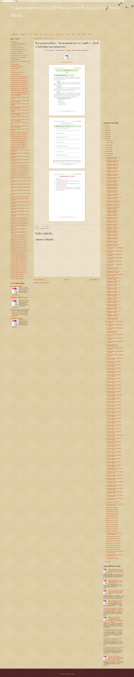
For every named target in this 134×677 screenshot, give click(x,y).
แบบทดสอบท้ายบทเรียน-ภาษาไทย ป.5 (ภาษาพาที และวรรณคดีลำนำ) (20, 120)
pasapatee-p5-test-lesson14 (112, 558)
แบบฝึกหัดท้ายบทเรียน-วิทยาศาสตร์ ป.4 (18, 247)
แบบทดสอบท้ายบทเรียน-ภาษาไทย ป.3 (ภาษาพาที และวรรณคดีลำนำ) (20, 107)
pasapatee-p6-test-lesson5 (112, 522)
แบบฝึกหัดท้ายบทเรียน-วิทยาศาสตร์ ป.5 (18, 249)
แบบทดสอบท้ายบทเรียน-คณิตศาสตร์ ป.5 (19, 84)
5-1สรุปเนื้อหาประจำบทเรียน (16, 53)
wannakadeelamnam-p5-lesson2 (113, 547)
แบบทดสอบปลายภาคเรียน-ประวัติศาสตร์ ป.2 (20, 170)
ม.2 (68, 34)
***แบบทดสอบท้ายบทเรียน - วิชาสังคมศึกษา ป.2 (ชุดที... (113, 208)
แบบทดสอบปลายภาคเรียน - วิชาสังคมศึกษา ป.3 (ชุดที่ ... (113, 282)
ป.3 (41, 34)
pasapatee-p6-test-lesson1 (112, 531)
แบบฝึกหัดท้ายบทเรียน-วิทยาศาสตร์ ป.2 (18, 243)
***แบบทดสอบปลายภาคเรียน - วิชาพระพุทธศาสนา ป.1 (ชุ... (113, 268)
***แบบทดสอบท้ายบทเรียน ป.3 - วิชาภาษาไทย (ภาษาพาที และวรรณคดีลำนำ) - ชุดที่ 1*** (113, 609)
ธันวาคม (108, 140)
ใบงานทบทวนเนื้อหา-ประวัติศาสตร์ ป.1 (18, 255)
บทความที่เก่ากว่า (95, 279)
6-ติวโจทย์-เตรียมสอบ (15, 59)
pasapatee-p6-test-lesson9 (112, 513)
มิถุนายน (108, 151)
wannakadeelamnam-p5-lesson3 (113, 545)
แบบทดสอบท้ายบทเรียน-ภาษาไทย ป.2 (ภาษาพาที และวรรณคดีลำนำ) (20, 101)
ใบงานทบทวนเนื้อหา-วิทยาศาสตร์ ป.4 (18, 268)
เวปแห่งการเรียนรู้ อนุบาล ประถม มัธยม (20, 309)
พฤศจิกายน (109, 142)
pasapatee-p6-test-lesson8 (112, 516)
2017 (106, 561)
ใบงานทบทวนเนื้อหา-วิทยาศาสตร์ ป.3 (18, 266)
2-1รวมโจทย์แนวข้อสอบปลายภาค (17, 43)
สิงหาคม (108, 149)
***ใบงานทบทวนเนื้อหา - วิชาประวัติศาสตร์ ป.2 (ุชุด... (112, 332)
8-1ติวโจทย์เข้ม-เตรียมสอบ (16, 66)
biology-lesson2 (22, 299)
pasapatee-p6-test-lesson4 (112, 524)
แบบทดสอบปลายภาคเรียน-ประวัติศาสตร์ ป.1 (20, 168)
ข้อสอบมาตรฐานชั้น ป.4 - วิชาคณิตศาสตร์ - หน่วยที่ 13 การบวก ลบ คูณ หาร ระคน (115, 582)
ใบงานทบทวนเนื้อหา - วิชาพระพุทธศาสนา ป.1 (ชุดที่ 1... (113, 439)
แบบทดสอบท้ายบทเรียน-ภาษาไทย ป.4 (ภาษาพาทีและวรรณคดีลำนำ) (20, 114)
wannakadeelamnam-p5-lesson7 (113, 536)
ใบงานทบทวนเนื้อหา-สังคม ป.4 (17, 278)
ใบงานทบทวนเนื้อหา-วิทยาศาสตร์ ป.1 (18, 262)
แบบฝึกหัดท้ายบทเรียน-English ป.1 (17, 253)
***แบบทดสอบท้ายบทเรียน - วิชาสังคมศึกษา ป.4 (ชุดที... (113, 158)
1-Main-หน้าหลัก (13, 41)
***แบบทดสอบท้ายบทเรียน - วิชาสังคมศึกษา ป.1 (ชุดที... (113, 228)
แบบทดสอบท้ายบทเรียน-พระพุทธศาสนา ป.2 (19, 92)
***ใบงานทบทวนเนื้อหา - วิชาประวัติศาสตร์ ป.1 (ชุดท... (112, 345)
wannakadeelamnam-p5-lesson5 (113, 540)
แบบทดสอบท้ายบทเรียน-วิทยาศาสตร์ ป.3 (19, 138)
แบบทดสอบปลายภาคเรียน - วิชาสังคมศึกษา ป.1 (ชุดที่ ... (113, 312)
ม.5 (84, 34)
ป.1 (30, 34)
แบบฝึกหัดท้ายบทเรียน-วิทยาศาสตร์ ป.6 (18, 251)
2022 (106, 132)
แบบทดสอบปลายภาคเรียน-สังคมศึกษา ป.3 (19, 221)
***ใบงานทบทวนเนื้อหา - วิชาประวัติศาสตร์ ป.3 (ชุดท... (112, 318)
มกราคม (108, 155)
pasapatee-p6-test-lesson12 (112, 507)
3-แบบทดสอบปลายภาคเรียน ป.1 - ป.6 (18, 49)
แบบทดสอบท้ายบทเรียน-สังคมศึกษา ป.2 (18, 144)
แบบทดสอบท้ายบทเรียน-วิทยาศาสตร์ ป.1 (19, 134)
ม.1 (62, 34)
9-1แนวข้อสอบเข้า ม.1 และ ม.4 (17, 72)
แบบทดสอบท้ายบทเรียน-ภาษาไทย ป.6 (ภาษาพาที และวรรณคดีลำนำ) (20, 126)
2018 (106, 138)
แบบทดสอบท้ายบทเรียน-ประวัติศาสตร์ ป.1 (19, 88)
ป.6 (57, 34)
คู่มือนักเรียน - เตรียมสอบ (17, 318)
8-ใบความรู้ (12, 70)
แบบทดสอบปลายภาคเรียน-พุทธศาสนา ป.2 (19, 173)
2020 (106, 134)
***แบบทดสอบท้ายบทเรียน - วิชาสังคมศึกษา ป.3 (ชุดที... (113, 178)
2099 (106, 126)
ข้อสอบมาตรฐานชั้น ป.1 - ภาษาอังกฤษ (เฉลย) (24, 320)
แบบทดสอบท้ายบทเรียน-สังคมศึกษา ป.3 (18, 146)
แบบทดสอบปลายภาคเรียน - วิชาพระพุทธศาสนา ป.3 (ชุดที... (113, 201)
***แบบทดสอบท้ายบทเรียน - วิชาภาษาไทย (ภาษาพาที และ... (114, 469)
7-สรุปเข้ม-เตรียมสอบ (15, 64)
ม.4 (78, 34)
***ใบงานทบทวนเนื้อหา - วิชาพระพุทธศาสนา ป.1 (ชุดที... (114, 435)
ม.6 (89, 34)
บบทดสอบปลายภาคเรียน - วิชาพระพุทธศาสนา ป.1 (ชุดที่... (114, 275)
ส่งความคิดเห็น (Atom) (45, 282)
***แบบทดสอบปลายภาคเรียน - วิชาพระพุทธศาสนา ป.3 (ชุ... (113, 198)
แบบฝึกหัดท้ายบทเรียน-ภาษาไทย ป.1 (18, 239)
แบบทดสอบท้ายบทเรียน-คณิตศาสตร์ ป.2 (19, 78)
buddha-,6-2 (21, 287)
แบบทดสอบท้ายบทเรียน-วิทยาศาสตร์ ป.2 (19, 136)
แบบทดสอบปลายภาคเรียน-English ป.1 (18, 235)
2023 (106, 130)
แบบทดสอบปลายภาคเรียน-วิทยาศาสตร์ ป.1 (19, 196)
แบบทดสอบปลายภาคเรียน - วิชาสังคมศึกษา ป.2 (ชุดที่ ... (113, 302)
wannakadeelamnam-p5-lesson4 (113, 543)
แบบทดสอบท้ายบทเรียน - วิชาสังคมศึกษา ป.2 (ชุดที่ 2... (112, 211)
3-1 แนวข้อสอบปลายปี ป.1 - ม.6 (17, 47)
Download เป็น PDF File (67, 62)
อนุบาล (23, 34)
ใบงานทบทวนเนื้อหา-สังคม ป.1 (17, 274)
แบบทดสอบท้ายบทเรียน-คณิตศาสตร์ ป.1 (19, 76)
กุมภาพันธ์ (108, 153)
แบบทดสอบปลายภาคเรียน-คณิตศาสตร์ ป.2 (19, 166)
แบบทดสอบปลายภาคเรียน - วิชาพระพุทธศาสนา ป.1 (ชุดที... (113, 272)
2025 (106, 128)
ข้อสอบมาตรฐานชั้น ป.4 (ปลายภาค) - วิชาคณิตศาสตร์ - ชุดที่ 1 (115, 601)
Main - (13, 311)
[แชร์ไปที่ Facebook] (47, 226)
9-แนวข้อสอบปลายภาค (15, 74)
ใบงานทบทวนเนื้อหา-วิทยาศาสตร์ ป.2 (18, 265)
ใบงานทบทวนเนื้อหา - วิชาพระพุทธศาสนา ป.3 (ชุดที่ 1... (113, 362)
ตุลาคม (108, 145)
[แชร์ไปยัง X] (45, 226)
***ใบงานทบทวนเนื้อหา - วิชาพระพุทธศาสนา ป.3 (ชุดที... (114, 359)
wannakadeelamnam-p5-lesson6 (113, 538)
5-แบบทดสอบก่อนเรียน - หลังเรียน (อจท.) (19, 55)
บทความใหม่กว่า (39, 279)
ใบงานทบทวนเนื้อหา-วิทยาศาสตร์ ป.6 (18, 272)
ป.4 (46, 34)
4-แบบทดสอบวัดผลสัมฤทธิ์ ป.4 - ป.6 (18, 51)
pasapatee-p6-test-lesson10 (112, 511)
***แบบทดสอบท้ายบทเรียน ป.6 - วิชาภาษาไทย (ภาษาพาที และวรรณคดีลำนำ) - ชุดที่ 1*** (113, 648)
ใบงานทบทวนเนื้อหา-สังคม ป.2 (17, 276)
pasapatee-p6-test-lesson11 (112, 509)
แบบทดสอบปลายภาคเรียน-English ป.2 (18, 237)
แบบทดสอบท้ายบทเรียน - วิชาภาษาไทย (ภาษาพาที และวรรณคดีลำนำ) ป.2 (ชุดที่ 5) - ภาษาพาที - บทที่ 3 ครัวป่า (115, 592)
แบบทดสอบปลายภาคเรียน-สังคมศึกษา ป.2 (19, 219)
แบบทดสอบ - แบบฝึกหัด (17, 286)
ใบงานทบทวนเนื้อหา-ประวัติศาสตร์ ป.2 (18, 257)
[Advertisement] (48, 26)
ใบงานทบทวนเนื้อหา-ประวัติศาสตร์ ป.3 (18, 259)
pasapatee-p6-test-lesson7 (112, 518)
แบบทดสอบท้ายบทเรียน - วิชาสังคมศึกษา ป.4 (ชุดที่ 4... (112, 161)
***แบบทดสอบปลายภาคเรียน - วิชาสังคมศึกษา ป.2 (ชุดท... (113, 298)
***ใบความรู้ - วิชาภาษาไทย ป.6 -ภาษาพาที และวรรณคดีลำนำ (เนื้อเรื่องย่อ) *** (112, 639)
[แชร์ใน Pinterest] (48, 226)
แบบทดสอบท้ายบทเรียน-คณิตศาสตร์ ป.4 (19, 82)
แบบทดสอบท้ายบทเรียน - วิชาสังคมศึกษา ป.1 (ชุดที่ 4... (112, 231)
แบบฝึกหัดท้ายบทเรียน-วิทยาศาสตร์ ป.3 (18, 245)
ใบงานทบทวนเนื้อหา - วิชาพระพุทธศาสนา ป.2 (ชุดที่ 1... (113, 399)
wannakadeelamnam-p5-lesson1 (113, 549)
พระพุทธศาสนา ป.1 (44, 228)
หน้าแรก (15, 34)
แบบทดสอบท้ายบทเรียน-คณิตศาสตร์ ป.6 (19, 86)
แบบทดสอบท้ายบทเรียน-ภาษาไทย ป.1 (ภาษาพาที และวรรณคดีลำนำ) (20, 95)
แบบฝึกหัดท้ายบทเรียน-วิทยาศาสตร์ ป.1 (18, 241)
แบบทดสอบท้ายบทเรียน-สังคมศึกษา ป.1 (18, 142)
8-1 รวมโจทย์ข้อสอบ (14, 68)
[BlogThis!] (44, 226)
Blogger (72, 674)
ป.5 (52, 34)
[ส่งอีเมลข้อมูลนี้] (43, 226)
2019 (106, 136)
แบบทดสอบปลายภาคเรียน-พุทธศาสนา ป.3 (19, 175)
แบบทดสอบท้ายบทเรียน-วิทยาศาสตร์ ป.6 (19, 140)
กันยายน (108, 147)
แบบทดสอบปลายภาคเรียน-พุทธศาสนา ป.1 (19, 171)
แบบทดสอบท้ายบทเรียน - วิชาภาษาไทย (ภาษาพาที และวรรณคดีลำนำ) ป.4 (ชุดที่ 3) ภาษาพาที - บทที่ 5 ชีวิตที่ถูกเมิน (116, 571)
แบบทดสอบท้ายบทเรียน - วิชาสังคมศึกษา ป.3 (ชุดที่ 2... (112, 181)
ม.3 (73, 34)
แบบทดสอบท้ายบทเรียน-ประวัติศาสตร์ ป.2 (19, 90)
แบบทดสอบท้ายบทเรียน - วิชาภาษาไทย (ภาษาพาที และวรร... (114, 472)
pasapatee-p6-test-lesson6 (112, 520)
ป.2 (36, 34)
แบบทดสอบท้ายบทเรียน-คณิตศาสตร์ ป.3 (19, 80)
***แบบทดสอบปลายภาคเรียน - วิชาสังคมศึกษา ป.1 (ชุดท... (113, 308)
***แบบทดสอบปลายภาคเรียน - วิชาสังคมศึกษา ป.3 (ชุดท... (113, 278)
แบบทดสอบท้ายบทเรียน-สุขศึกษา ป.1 (18, 148)
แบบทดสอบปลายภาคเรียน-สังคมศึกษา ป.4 (19, 223)
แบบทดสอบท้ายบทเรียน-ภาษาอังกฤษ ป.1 (19, 132)
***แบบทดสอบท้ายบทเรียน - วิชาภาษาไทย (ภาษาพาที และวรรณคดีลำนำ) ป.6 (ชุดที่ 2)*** (113, 630)
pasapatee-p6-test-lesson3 (112, 526)
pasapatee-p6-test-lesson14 (112, 502)
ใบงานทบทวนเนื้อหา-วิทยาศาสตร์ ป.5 (18, 270)
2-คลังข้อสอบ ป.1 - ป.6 (15, 45)
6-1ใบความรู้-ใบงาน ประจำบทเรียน (18, 57)
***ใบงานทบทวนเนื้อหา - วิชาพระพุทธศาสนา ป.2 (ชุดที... (114, 395)
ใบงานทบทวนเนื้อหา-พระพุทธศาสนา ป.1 (19, 261)
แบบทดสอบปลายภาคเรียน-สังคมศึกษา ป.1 (19, 217)
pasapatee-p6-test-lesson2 (112, 528)
